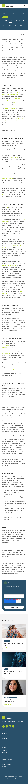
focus (15, 229)
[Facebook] (3, 726)
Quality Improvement (21, 1)
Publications (5, 752)
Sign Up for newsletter (14, 607)
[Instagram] (13, 726)
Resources (4, 738)
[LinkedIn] (10, 726)
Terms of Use (14, 778)
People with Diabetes (6, 1)
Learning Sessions (6, 764)
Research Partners (14, 1)
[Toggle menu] (24, 6)
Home (3, 12)
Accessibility (21, 778)
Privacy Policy (7, 778)
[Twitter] (7, 726)
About (3, 740)
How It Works (5, 762)
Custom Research (6, 750)
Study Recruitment (6, 748)
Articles (8, 12)
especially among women (9, 265)
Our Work (4, 766)
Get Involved (5, 733)
